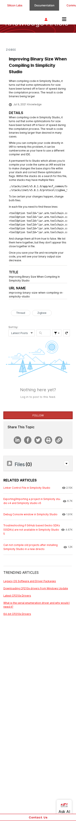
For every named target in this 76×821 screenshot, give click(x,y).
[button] (66, 463)
